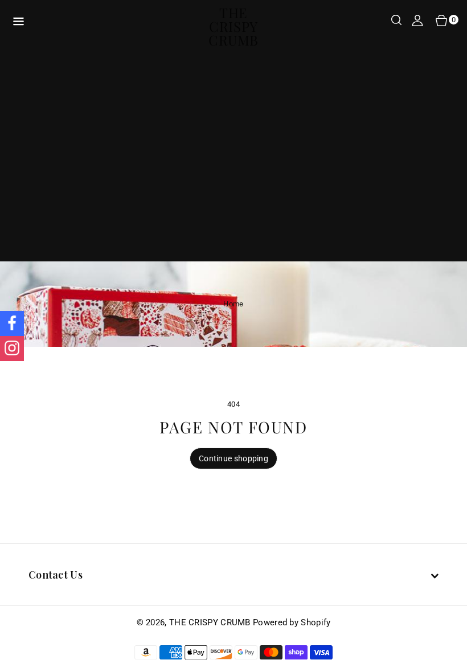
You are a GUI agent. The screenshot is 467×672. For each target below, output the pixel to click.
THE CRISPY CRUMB (210, 622)
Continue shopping (233, 458)
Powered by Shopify (291, 622)
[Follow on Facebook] (12, 323)
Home (233, 304)
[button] (396, 21)
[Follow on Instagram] (12, 348)
